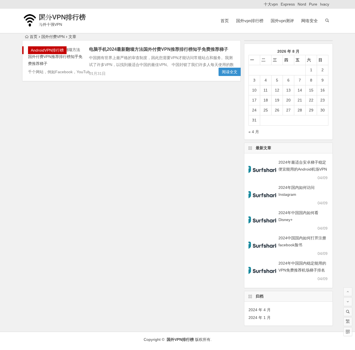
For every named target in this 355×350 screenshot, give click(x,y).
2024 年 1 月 (259, 317)
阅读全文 (229, 72)
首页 (224, 20)
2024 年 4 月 (259, 310)
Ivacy (324, 4)
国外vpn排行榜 (249, 20)
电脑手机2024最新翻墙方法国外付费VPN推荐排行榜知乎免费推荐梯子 (158, 49)
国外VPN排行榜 (62, 17)
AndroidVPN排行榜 (47, 50)
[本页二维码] (347, 331)
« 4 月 (253, 132)
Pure (313, 4)
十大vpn (271, 4)
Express (288, 4)
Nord (302, 4)
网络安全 (309, 20)
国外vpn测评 (282, 20)
